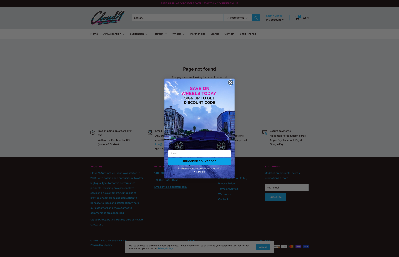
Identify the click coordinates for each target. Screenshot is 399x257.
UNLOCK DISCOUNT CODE (199, 161)
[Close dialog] (230, 82)
